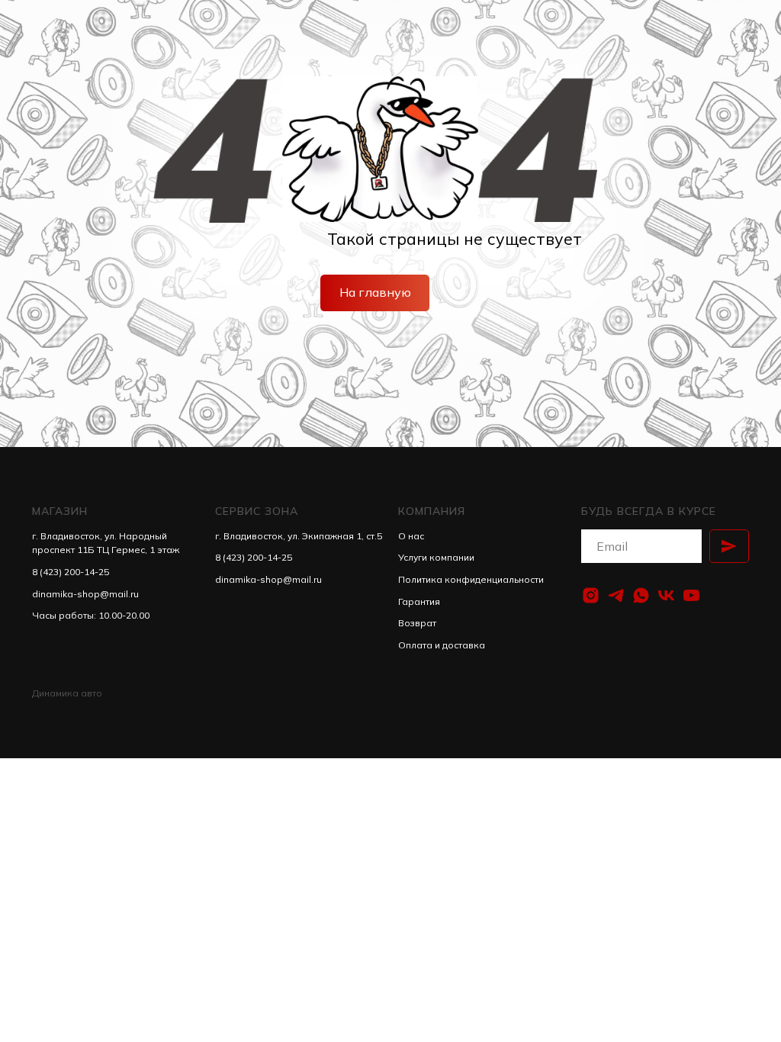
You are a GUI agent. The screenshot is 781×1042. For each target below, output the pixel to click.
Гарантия (419, 601)
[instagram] (590, 595)
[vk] (666, 595)
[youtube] (691, 595)
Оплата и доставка (441, 645)
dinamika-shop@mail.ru (85, 594)
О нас (411, 536)
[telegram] (615, 595)
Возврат (417, 623)
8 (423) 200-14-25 (70, 571)
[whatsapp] (641, 595)
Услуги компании (436, 557)
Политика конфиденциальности (471, 579)
